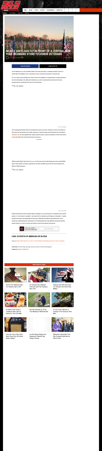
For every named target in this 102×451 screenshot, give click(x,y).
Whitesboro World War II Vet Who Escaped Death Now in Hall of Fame (61, 336)
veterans (37, 246)
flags (29, 246)
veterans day (43, 246)
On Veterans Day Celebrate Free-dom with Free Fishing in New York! (38, 287)
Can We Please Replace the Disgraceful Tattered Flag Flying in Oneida (37, 336)
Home (25, 10)
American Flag (21, 246)
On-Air (30, 10)
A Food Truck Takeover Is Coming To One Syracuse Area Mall (62, 311)
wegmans (49, 246)
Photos (19, 249)
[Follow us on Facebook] (74, 10)
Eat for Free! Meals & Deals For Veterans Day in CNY (14, 286)
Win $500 (27, 13)
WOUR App (20, 13)
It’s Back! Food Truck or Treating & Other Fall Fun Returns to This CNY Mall (13, 311)
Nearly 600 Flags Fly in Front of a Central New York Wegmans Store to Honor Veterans (40, 241)
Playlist (42, 10)
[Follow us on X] (78, 10)
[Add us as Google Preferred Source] (70, 10)
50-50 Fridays (12, 13)
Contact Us (59, 10)
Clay (26, 246)
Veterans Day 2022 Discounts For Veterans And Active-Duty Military (62, 287)
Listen (36, 10)
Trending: (4, 13)
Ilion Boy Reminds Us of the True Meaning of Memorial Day (38, 310)
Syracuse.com (15, 134)
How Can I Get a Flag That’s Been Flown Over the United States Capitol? (14, 336)
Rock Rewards (50, 10)
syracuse (33, 246)
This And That (25, 249)
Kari (10, 57)
